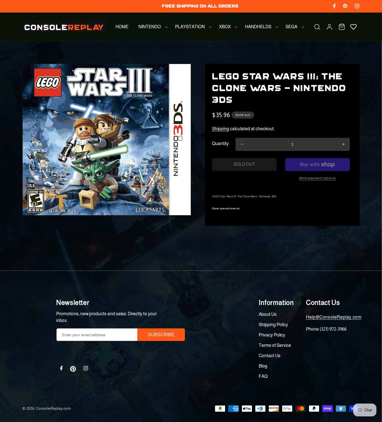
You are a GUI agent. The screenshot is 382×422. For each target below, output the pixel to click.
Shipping (220, 128)
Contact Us (269, 355)
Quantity (220, 143)
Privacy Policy (272, 335)
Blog (263, 366)
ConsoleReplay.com (53, 408)
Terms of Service (275, 345)
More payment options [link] (317, 178)
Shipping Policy (273, 324)
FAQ (263, 376)
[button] (151, 27)
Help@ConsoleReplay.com (333, 317)
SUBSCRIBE (161, 334)
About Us (268, 314)
